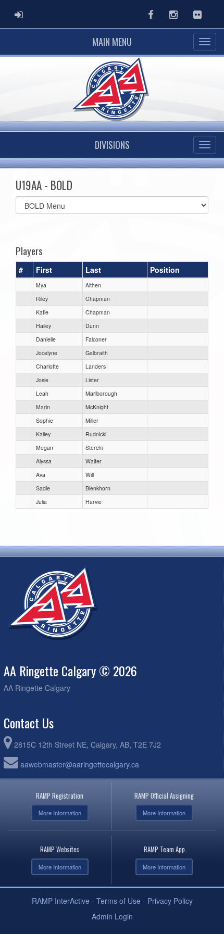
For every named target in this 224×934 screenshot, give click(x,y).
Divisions (112, 145)
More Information (60, 813)
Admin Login (112, 916)
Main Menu (112, 41)
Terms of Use (118, 900)
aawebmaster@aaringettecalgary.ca (79, 764)
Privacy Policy (170, 900)
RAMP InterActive (61, 900)
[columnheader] (24, 269)
